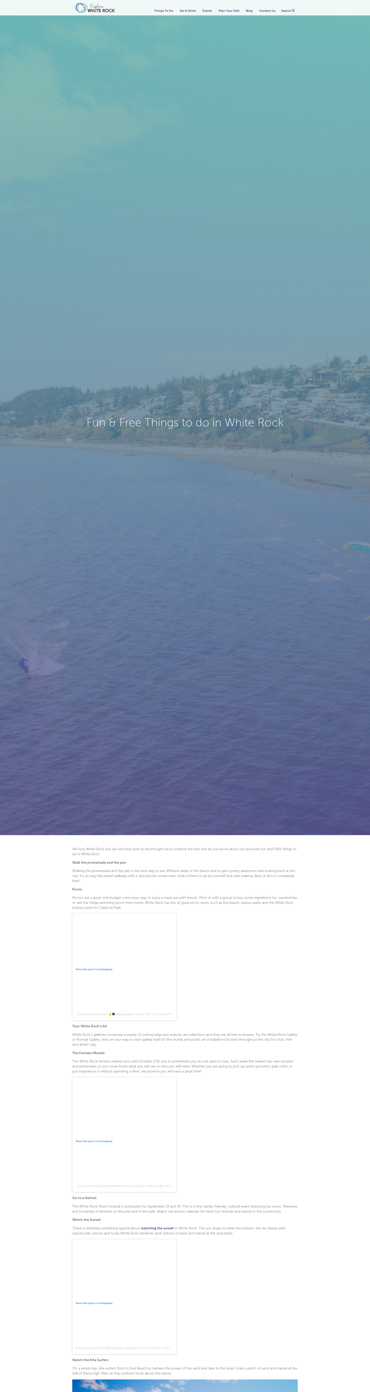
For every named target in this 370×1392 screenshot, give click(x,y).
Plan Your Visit (229, 11)
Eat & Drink (188, 11)
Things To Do (163, 11)
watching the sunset (157, 1228)
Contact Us (267, 11)
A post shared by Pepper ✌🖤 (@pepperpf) (104, 1014)
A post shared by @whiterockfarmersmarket (104, 1185)
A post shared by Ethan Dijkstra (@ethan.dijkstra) (105, 1348)
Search (286, 11)
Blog (249, 11)
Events (207, 11)
